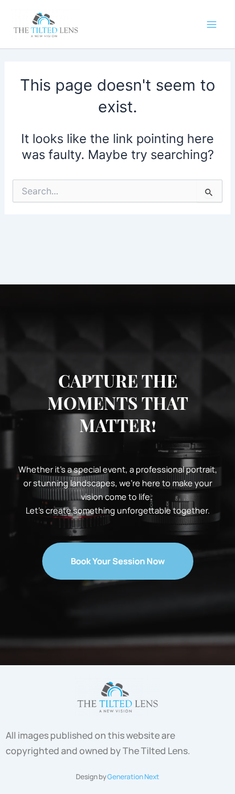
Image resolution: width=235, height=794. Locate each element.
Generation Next (133, 776)
